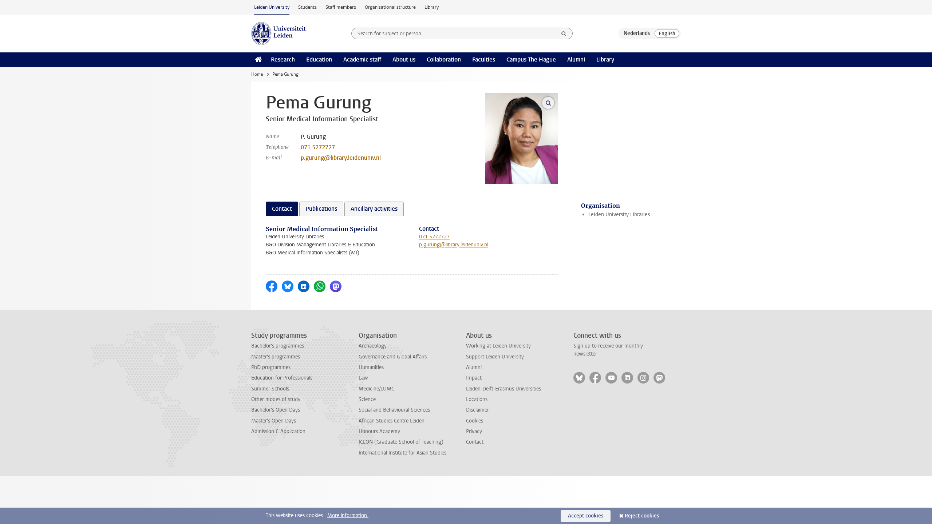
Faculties (483, 59)
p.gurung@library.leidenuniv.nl (341, 158)
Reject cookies (642, 515)
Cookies (474, 420)
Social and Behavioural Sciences (394, 409)
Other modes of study (275, 399)
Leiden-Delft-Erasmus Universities (503, 388)
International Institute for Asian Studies (402, 452)
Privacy (474, 431)
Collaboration (444, 59)
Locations (476, 399)
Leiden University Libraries (619, 214)
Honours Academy (379, 431)
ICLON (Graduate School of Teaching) (401, 441)
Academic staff (362, 59)
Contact (474, 441)
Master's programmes (275, 356)
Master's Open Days (273, 420)
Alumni (576, 59)
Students (307, 7)
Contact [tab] (282, 209)
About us (403, 59)
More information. (347, 515)
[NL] (636, 33)
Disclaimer (477, 409)
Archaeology (373, 345)
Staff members (340, 7)
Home (257, 74)
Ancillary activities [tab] (374, 209)
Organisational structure (390, 7)
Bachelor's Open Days (275, 409)
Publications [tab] (321, 209)
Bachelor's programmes (277, 345)
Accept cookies (585, 515)
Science (367, 399)
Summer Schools (270, 388)
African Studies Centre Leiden (391, 420)
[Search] (564, 33)
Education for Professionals (281, 377)
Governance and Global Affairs (393, 356)
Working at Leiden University (498, 345)
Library (431, 7)
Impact (474, 377)
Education (319, 59)
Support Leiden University (495, 356)
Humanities (371, 367)
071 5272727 (318, 147)
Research (283, 59)
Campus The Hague (531, 59)
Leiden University (271, 7)
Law (363, 377)
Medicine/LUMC (376, 388)
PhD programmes (271, 367)
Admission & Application (278, 431)
